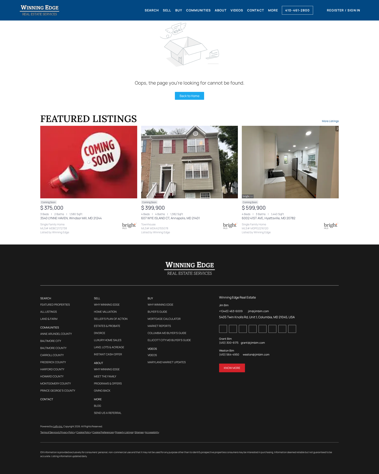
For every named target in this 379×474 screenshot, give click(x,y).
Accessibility (152, 432)
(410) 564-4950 (229, 354)
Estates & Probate (107, 326)
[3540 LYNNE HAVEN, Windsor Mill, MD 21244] (88, 162)
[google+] (292, 329)
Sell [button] (167, 10)
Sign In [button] (353, 10)
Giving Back (102, 390)
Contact (255, 10)
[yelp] (262, 329)
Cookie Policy (83, 432)
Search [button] (152, 10)
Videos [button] (237, 10)
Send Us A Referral (107, 412)
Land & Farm (48, 318)
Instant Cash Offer (108, 354)
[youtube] (282, 329)
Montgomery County (55, 383)
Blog (97, 405)
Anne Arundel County (56, 333)
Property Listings (124, 432)
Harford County (52, 369)
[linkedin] (233, 329)
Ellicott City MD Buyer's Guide (169, 340)
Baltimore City (50, 341)
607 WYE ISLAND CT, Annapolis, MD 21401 (170, 218)
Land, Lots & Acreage (109, 347)
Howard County (52, 376)
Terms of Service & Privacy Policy (57, 432)
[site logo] (190, 268)
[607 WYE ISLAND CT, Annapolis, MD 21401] (189, 162)
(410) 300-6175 (228, 342)
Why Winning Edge (107, 304)
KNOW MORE (232, 368)
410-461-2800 (297, 10)
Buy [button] (178, 10)
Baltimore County (53, 348)
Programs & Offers (108, 383)
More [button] (273, 10)
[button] (39, 10)
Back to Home (189, 96)
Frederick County (53, 362)
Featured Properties (55, 304)
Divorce (99, 333)
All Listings (48, 311)
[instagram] (272, 329)
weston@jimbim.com (256, 354)
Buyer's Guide (157, 311)
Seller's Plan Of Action (111, 318)
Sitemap (139, 432)
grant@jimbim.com (253, 342)
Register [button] (335, 10)
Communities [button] (198, 10)
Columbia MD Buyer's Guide (167, 333)
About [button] (221, 10)
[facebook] (223, 329)
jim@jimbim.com (258, 311)
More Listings (330, 121)
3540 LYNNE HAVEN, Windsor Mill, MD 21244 (71, 218)
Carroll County (52, 355)
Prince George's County (57, 390)
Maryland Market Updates (167, 362)
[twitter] (243, 329)
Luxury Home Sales (107, 340)
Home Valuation (105, 311)
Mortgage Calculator (164, 318)
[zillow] (253, 329)
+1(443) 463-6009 (231, 311)
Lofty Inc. (58, 426)
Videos (152, 355)
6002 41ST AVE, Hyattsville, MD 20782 (268, 218)
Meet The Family (105, 376)
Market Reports (159, 326)
